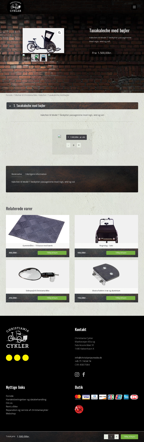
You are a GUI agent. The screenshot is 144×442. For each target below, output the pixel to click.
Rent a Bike (12, 406)
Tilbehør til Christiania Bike (25, 95)
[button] (134, 7)
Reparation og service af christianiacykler (27, 410)
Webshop (11, 413)
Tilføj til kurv (129, 436)
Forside (9, 95)
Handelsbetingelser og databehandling (26, 399)
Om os (9, 403)
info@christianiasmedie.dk (88, 357)
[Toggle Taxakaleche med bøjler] (72, 105)
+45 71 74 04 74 (83, 361)
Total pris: (10, 437)
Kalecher (42, 95)
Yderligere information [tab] (36, 174)
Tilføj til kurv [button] (52, 253)
